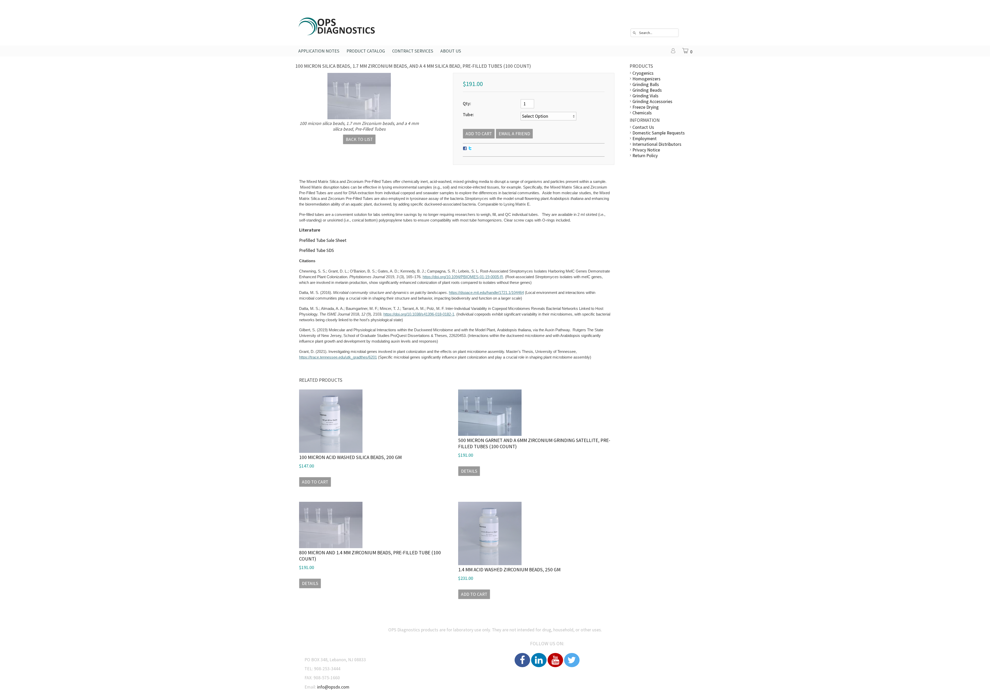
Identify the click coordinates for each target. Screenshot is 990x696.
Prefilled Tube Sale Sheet (322, 240)
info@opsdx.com (333, 687)
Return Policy (645, 155)
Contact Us (643, 127)
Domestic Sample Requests (658, 133)
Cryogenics (643, 73)
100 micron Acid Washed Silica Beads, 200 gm (350, 457)
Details (469, 471)
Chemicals (642, 113)
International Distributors (656, 144)
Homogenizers (646, 79)
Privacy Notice (646, 150)
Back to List (359, 139)
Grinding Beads (647, 90)
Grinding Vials (645, 96)
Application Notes (318, 51)
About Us (450, 51)
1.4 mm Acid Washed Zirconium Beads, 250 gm (509, 569)
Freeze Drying (645, 107)
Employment (644, 138)
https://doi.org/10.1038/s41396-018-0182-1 (418, 314)
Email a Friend (514, 134)
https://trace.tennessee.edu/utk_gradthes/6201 (338, 357)
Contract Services (412, 51)
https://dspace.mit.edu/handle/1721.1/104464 (486, 293)
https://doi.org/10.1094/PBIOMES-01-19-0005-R (463, 277)
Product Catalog (365, 51)
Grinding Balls (645, 84)
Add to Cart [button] (315, 482)
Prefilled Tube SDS (316, 250)
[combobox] (654, 32)
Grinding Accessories (652, 101)
